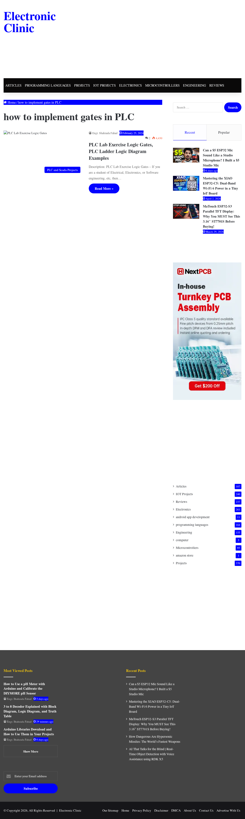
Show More (30, 751)
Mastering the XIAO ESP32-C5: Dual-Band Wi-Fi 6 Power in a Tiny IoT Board (220, 186)
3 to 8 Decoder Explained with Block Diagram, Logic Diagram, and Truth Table (30, 711)
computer (182, 540)
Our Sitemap (110, 810)
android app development (193, 517)
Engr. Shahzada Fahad (104, 133)
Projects (82, 85)
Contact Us (206, 810)
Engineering (194, 85)
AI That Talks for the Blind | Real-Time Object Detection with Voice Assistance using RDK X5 (151, 754)
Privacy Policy (141, 810)
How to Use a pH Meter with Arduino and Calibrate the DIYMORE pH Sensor (24, 688)
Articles (13, 85)
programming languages (48, 85)
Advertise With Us (228, 810)
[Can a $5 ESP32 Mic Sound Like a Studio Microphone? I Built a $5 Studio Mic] (186, 155)
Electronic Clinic (70, 810)
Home (11, 102)
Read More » (104, 188)
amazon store (184, 555)
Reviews (216, 85)
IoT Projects (104, 85)
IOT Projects (184, 494)
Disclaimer (161, 810)
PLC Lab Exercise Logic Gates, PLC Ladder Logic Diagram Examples (121, 151)
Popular (224, 132)
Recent (190, 132)
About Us (190, 810)
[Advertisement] (165, 38)
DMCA (176, 810)
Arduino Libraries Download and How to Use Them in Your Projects (29, 731)
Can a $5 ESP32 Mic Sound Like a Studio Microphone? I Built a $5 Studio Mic (221, 158)
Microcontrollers (162, 85)
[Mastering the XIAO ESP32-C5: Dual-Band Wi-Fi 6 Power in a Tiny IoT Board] (186, 183)
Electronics (130, 85)
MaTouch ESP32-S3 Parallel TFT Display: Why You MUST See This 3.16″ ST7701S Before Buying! (221, 216)
